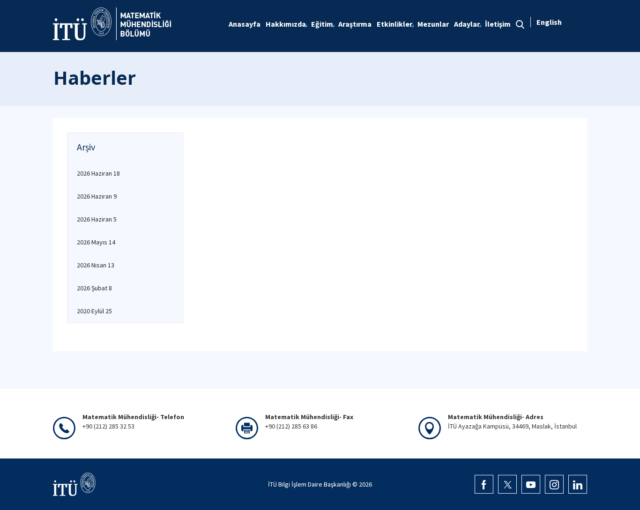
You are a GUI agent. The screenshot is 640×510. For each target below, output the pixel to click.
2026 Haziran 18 (98, 173)
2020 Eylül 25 (94, 311)
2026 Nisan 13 (95, 265)
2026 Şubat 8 (94, 288)
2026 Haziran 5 (97, 219)
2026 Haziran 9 (97, 196)
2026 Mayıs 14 (96, 242)
